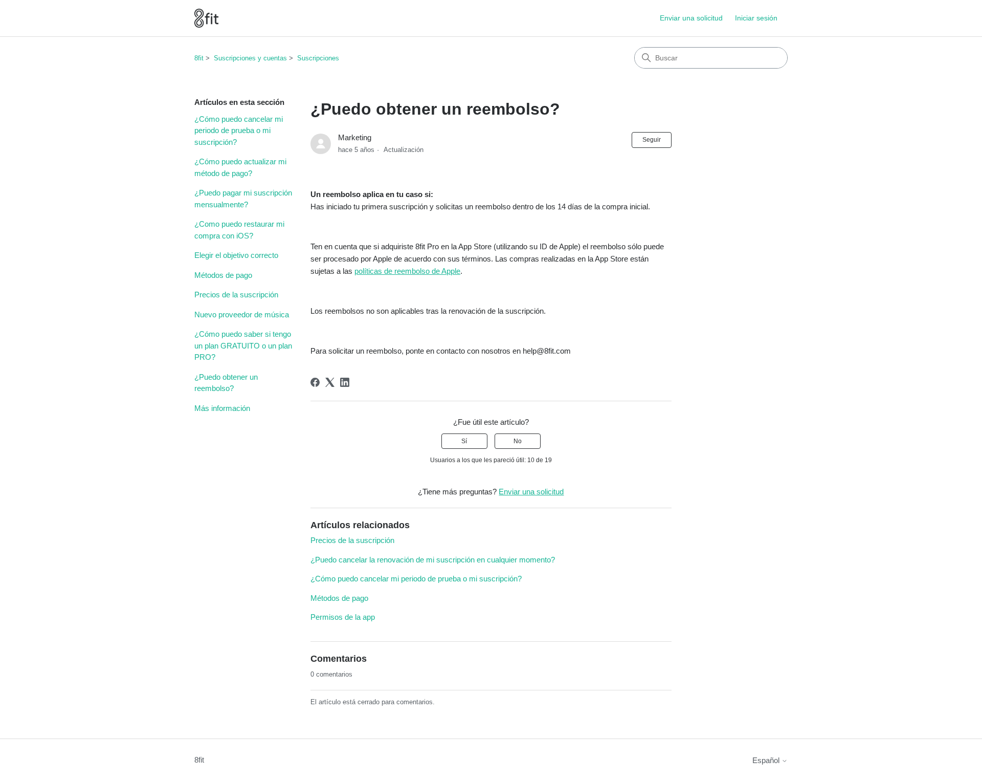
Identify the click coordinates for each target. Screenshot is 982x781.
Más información (222, 408)
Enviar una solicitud (691, 18)
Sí (464, 441)
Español (767, 760)
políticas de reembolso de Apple (407, 271)
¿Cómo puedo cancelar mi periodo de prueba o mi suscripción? (238, 130)
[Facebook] (315, 382)
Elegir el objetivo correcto (236, 255)
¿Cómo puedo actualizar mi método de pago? (240, 167)
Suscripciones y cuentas (250, 58)
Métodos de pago (223, 275)
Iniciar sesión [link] (756, 18)
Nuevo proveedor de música (241, 314)
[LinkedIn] (344, 382)
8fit (199, 58)
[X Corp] (329, 382)
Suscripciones (318, 58)
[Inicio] (206, 18)
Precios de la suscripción (236, 294)
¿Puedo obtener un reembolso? (226, 383)
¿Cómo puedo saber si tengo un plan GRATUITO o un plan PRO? (243, 345)
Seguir (651, 139)
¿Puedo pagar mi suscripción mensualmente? (243, 198)
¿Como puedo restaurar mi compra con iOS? (239, 230)
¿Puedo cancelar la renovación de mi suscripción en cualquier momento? (432, 559)
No (518, 441)
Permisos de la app (342, 617)
